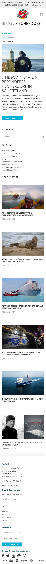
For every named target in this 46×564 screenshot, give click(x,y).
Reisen (4, 521)
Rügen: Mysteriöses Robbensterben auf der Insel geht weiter (22, 260)
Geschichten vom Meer (12, 162)
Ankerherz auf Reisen (11, 153)
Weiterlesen (12, 118)
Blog (7, 23)
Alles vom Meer (8, 150)
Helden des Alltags (9, 164)
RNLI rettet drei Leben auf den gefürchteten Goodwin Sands (17, 214)
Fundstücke (6, 517)
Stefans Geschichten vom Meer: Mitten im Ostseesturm (22, 444)
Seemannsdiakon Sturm (12, 167)
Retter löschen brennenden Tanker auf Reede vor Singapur (22, 307)
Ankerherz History (9, 156)
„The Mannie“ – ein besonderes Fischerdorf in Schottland (20, 84)
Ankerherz (6, 33)
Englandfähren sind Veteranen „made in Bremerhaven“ (22, 400)
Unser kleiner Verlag (10, 170)
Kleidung (5, 514)
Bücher (5, 511)
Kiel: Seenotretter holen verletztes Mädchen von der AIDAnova (21, 353)
